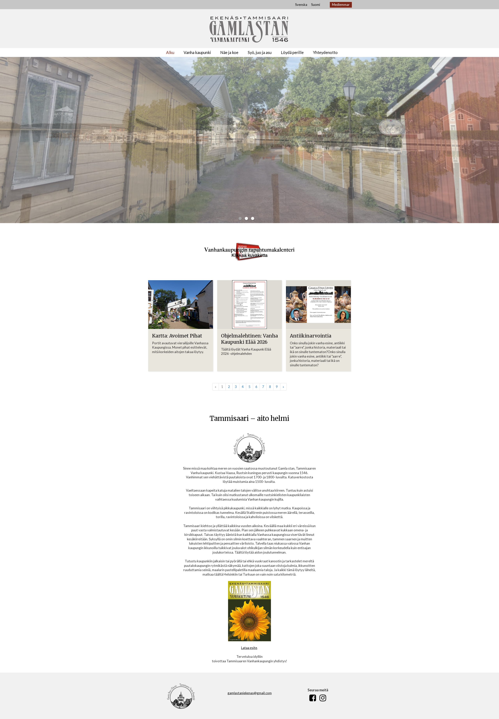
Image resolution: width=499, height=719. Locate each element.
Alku (170, 52)
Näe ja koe (229, 52)
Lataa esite (249, 648)
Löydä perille (292, 52)
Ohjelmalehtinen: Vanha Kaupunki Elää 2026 (249, 339)
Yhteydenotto (325, 52)
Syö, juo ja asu (260, 52)
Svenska (301, 5)
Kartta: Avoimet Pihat (177, 336)
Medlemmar (341, 5)
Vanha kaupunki (197, 52)
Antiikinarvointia (310, 336)
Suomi (315, 5)
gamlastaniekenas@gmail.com (249, 693)
